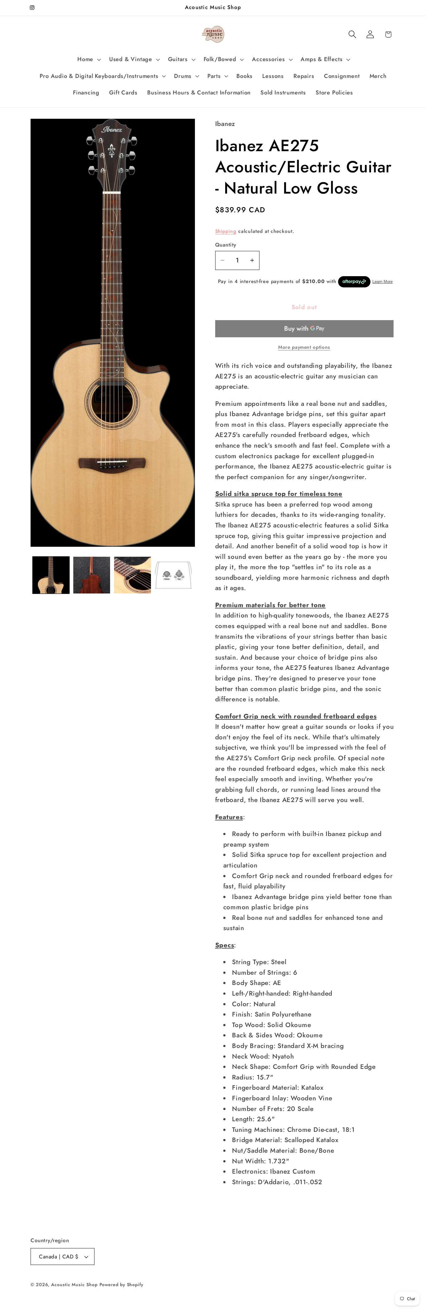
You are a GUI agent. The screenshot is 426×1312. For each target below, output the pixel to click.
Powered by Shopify (121, 1284)
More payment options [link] (304, 347)
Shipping (225, 231)
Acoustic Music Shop (74, 1284)
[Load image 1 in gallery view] (51, 575)
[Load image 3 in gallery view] (132, 575)
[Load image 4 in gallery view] (173, 575)
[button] (88, 59)
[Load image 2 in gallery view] (91, 575)
